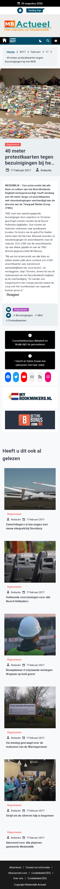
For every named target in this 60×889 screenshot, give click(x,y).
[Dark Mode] (40, 41)
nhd (40, 315)
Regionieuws (13, 144)
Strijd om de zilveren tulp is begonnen (30, 815)
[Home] (4, 40)
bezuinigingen (24, 315)
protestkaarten (17, 320)
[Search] (48, 41)
